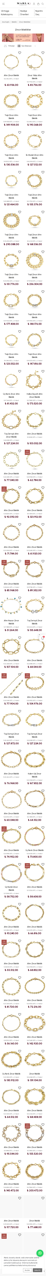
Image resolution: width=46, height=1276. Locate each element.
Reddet (27, 1270)
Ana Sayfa (5, 22)
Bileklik (14, 22)
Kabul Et (37, 1270)
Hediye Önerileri (24, 13)
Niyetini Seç (39, 13)
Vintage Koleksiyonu (7, 13)
